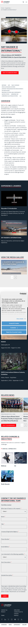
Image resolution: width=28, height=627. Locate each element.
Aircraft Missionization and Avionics (12, 88)
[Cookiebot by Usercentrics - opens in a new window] (20, 294)
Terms (2, 615)
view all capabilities (9, 448)
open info (16, 31)
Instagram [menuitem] (11, 619)
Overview (4, 624)
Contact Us (4, 610)
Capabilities (7, 8)
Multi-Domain (15, 85)
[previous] (12, 277)
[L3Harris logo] (5, 2)
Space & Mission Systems (8, 87)
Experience (17, 624)
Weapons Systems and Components (11, 92)
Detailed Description (6, 575)
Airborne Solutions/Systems (10, 96)
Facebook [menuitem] (1, 619)
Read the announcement (10, 72)
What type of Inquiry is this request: (11, 508)
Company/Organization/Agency (9, 531)
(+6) (20, 96)
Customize (13, 327)
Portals (16, 615)
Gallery (24, 624)
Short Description (6, 562)
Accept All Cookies (14, 323)
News (10, 624)
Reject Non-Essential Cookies (14, 332)
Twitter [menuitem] (8, 619)
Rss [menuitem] (21, 619)
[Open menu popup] (26, 2)
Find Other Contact (6, 505)
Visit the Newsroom (9, 425)
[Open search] (23, 2)
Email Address (5, 546)
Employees (17, 610)
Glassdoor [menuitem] (18, 619)
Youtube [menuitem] (15, 619)
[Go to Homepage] (6, 605)
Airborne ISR (14, 94)
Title (2, 524)
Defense (4, 85)
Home (2, 8)
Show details (20, 318)
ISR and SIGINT (6, 90)
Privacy (3, 612)
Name (3, 516)
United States (5, 94)
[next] (15, 277)
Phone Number (5, 539)
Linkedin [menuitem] (5, 619)
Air (9, 85)
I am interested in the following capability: (12, 554)
